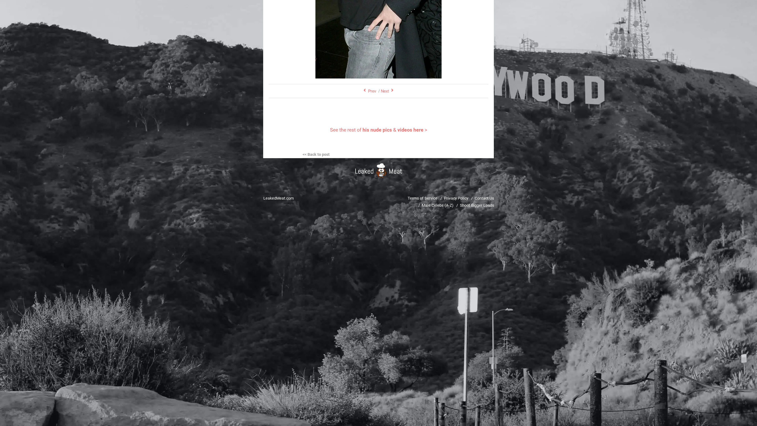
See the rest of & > (378, 130)
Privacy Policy (456, 198)
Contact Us (484, 198)
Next (385, 91)
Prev (372, 91)
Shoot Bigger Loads (477, 205)
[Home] (378, 170)
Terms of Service (422, 198)
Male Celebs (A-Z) (437, 205)
